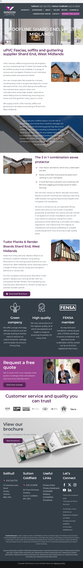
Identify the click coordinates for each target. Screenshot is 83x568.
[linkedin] (69, 490)
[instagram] (74, 484)
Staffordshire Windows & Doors (33, 550)
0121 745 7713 (45, 6)
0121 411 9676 (74, 6)
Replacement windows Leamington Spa (26, 554)
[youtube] (64, 490)
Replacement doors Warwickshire (47, 556)
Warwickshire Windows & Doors (54, 550)
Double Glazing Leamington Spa (24, 552)
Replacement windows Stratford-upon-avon (48, 552)
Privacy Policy (49, 485)
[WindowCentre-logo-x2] (9, 8)
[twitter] (69, 484)
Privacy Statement (51, 488)
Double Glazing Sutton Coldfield (13, 550)
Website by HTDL (59, 563)
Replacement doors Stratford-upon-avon (52, 554)
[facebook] (64, 484)
